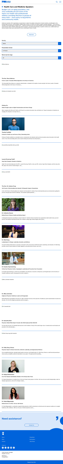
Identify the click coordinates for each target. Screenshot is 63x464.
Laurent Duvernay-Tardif (8, 159)
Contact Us (31, 425)
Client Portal (32, 441)
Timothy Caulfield (6, 132)
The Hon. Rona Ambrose (8, 78)
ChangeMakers (5, 456)
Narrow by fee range (7, 54)
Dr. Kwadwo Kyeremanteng (9, 266)
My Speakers (32, 439)
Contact (3, 441)
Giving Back (32, 437)
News (3, 439)
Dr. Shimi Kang (5, 240)
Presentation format (7, 47)
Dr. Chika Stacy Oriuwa (8, 347)
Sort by (4, 40)
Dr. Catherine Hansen (7, 213)
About (3, 437)
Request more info (32, 462)
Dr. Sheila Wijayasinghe (8, 401)
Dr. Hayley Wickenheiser (8, 374)
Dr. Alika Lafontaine (7, 293)
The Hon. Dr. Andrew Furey (9, 186)
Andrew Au (5, 105)
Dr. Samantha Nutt (7, 320)
